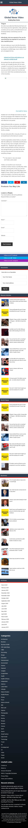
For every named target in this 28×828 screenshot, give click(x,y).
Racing (3, 718)
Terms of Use (11, 822)
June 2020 (4, 608)
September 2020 (5, 601)
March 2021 (4, 585)
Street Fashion (4, 734)
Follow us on (10, 255)
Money (3, 697)
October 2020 (5, 598)
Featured (3, 668)
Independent (4, 681)
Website (3, 235)
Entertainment (4, 660)
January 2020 (4, 622)
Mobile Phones (5, 694)
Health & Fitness (5, 678)
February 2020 (5, 619)
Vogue (3, 23)
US (2, 749)
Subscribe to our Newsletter (8, 272)
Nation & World (5, 702)
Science (3, 726)
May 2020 (4, 611)
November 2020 (5, 595)
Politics (3, 715)
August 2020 (4, 603)
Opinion (3, 710)
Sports (3, 731)
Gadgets (3, 671)
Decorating (4, 652)
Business (3, 641)
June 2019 (4, 624)
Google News (4, 673)
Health (2, 676)
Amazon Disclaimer (6, 770)
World (2, 757)
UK (2, 744)
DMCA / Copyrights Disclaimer (9, 773)
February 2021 (5, 587)
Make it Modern (5, 692)
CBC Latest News (5, 647)
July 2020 (3, 606)
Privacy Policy (4, 776)
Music (2, 699)
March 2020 (4, 616)
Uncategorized (5, 747)
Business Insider (5, 644)
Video (2, 752)
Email (3, 227)
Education (3, 657)
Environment (4, 663)
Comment (4, 200)
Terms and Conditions (7, 778)
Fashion (3, 665)
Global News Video (15, 2)
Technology (4, 739)
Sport (2, 728)
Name (3, 219)
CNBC (2, 649)
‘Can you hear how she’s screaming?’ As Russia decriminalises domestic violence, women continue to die (13, 806)
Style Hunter (4, 736)
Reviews (3, 723)
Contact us (4, 765)
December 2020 (5, 593)
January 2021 (4, 590)
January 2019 (4, 627)
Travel (2, 742)
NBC (2, 705)
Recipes (3, 721)
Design (3, 655)
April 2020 (4, 614)
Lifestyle (3, 689)
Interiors (3, 684)
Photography (4, 713)
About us (3, 768)
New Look (3, 707)
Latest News (4, 686)
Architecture (4, 639)
